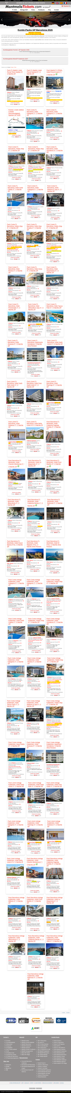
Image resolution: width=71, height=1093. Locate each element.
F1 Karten (8, 1040)
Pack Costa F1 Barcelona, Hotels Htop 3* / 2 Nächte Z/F (16, 148)
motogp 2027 (24, 10)
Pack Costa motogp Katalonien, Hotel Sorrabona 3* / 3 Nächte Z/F (55, 621)
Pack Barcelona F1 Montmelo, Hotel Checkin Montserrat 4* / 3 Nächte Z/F (16, 464)
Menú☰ (6, 3)
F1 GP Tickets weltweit (11, 1049)
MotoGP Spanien (26, 1047)
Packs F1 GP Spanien (59, 1044)
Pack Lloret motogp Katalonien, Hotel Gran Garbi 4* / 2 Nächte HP (54, 784)
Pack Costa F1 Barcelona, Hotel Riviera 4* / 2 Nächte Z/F (15, 269)
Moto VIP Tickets (26, 1052)
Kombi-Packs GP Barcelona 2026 (61, 0)
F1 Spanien (8, 1045)
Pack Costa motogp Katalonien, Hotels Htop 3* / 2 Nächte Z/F (54, 581)
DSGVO (31, 1082)
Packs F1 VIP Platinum (59, 1047)
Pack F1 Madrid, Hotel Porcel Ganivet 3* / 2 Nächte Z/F (34, 72)
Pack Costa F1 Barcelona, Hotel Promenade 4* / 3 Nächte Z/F (14, 306)
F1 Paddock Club (10, 1052)
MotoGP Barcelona (26, 1044)
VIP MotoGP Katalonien (43, 1051)
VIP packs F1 (41, 1042)
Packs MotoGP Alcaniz (59, 1052)
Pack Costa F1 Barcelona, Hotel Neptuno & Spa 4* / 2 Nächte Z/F (54, 188)
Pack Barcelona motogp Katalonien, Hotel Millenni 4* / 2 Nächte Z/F (16, 900)
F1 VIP (7, 1051)
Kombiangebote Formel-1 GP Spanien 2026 (16, 50)
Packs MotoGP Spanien (59, 1049)
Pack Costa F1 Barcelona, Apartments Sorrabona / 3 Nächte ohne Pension (35, 343)
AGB (7, 1070)
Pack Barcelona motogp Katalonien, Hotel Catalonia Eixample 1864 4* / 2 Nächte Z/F (55, 938)
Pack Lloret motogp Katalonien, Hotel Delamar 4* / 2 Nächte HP (54, 823)
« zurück (63, 1012)
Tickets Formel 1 (42, 1063)
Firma (33, 10)
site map (62, 1082)
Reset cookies (39, 1088)
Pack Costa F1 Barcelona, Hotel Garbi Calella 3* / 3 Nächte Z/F (15, 188)
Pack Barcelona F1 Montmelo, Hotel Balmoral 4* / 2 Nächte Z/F (54, 502)
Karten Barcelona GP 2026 (49, 0)
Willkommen (40, 0)
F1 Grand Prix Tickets (11, 1054)
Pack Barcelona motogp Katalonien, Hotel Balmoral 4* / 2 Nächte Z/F (35, 976)
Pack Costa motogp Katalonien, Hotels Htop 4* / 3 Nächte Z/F (54, 702)
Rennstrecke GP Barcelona (28, 1064)
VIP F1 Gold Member (43, 1045)
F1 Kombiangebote (10, 1042)
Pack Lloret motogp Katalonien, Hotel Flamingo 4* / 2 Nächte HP (35, 823)
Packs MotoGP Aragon (59, 1058)
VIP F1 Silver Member (43, 1044)
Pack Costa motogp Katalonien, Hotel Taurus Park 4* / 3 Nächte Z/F (13, 703)
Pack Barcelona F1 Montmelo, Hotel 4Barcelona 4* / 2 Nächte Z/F (14, 502)
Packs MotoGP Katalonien (60, 1051)
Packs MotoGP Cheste (59, 1056)
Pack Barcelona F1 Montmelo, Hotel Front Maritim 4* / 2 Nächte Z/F (54, 464)
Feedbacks (41, 10)
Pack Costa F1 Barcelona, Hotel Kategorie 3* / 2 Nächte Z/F (54, 112)
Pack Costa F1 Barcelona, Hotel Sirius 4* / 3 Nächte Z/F (34, 269)
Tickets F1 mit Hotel (42, 1068)
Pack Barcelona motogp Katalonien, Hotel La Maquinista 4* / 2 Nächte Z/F (55, 900)
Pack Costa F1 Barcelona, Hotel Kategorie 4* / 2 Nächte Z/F (35, 188)
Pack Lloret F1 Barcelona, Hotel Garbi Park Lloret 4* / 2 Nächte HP (14, 384)
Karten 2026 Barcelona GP (15, 1082)
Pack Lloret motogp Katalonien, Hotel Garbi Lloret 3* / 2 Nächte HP (16, 784)
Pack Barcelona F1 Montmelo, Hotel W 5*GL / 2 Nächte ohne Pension (54, 543)
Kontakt (56, 10)
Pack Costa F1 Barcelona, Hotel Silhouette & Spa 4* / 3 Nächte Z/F (35, 306)
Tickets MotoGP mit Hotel (44, 1073)
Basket (66, 6)
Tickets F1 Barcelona (43, 1064)
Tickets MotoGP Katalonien (44, 1070)
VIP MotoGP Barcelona (43, 1052)
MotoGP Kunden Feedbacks (29, 1049)
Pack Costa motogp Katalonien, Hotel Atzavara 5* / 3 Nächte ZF (34, 745)
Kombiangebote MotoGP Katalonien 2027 (15, 59)
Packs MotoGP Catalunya (60, 1059)
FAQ (49, 10)
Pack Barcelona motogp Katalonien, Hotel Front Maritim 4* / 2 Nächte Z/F (35, 900)
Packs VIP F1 (57, 1045)
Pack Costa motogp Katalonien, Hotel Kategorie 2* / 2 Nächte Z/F (34, 582)
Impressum (8, 1064)
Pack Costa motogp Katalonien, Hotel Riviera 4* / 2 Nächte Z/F (34, 660)
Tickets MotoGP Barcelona (44, 1071)
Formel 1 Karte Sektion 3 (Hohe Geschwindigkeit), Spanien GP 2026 (16, 112)
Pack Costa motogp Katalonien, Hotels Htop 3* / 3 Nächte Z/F (36, 620)
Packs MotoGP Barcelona (60, 1054)
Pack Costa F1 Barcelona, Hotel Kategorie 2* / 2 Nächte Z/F (34, 112)
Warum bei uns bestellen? (47, 1082)
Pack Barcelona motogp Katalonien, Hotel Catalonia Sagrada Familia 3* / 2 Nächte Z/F (55, 862)
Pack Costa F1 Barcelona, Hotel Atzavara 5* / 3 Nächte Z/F (15, 343)
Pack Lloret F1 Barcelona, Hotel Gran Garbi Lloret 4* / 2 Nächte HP (34, 384)
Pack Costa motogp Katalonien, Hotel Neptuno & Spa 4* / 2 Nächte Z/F (34, 703)
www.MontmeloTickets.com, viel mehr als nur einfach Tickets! (58, 1091)
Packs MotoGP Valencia (60, 1061)
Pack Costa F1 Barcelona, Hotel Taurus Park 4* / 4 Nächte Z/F (55, 306)
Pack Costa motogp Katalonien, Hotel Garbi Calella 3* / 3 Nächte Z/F (16, 621)
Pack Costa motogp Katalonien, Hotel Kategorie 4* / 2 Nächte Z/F (15, 660)
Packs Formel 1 (57, 1040)
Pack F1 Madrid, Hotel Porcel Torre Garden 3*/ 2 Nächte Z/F (15, 72)
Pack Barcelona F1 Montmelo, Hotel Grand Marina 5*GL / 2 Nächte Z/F (15, 543)
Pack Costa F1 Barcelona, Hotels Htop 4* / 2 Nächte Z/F (15, 226)
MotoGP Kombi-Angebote (28, 1042)
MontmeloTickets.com (12, 1091)
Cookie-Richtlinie (38, 1082)
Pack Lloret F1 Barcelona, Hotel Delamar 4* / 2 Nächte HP (15, 424)
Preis (15, 67)
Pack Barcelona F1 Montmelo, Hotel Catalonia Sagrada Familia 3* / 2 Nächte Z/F (54, 425)
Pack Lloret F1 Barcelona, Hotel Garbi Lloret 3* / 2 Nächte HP (55, 342)
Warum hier (8, 1068)
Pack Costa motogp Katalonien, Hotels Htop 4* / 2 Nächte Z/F (55, 660)
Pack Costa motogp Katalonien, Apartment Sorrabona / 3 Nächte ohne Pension (54, 745)
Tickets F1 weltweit (42, 1066)
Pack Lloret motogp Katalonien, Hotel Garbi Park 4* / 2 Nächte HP (36, 784)
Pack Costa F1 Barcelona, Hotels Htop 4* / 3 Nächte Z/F (54, 226)
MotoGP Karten (25, 1040)
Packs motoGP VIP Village (60, 1063)
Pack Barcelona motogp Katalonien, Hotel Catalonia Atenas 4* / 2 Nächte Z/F (36, 938)
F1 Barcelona (9, 1044)
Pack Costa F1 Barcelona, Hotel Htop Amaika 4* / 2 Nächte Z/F (34, 227)
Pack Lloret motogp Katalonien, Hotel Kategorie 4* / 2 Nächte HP (15, 823)
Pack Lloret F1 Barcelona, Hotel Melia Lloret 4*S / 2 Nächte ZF (35, 423)
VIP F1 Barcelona (42, 1040)
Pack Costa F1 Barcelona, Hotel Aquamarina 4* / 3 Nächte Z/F (53, 269)
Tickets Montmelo (42, 1076)
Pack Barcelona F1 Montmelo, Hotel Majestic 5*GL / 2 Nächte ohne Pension (34, 543)
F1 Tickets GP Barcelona (12, 1056)
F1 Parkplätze (9, 1047)
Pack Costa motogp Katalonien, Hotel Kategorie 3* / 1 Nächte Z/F (16, 582)
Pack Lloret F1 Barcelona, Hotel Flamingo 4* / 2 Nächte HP (54, 384)
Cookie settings (32, 1088)
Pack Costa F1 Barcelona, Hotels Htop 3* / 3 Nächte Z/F (36, 148)
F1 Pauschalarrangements (12, 1058)
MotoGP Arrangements (27, 1051)
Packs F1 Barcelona (59, 1042)
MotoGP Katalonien (26, 1045)
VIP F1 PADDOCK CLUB (44, 1049)
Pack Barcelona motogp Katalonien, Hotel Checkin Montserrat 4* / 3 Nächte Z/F (35, 862)
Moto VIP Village (26, 1054)
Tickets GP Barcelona (43, 1075)
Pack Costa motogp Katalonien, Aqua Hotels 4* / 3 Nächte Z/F (16, 744)
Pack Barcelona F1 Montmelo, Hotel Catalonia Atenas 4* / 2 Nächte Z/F (35, 503)
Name (12, 67)
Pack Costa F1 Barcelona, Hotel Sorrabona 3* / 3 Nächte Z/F (55, 149)
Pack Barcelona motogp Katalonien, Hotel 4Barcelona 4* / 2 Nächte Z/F (16, 938)
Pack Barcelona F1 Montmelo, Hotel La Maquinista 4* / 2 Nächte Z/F (34, 463)
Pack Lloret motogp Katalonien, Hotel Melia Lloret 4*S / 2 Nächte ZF (15, 860)
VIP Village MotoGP (42, 1054)
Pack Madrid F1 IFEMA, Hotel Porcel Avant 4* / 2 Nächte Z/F (55, 72)
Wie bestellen (56, 1082)
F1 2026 (14, 10)
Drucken (68, 1012)
